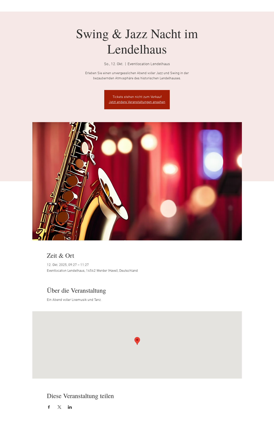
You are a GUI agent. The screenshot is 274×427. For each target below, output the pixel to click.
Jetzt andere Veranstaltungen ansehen (137, 102)
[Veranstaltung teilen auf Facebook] (49, 407)
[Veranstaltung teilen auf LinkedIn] (70, 407)
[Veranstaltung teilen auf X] (59, 407)
